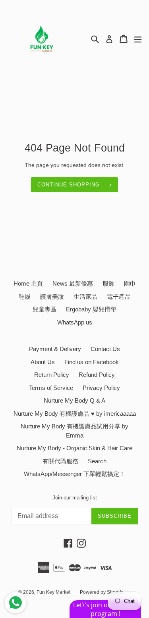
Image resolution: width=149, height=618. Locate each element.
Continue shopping (68, 185)
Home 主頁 (28, 283)
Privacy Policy (101, 387)
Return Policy (51, 374)
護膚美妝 (52, 296)
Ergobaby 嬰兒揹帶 (91, 309)
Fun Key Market (53, 592)
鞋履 (25, 296)
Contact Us (105, 348)
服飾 (108, 283)
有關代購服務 (60, 461)
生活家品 (85, 296)
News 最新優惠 (72, 283)
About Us (43, 362)
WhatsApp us (74, 322)
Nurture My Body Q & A (74, 400)
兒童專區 (44, 309)
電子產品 (119, 296)
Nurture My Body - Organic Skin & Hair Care (74, 448)
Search (97, 461)
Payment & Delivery (55, 348)
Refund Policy (97, 374)
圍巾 (130, 283)
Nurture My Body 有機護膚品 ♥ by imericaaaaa (75, 413)
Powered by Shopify (101, 592)
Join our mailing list (74, 498)
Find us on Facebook (91, 362)
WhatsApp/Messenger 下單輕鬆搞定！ (74, 473)
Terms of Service (51, 387)
